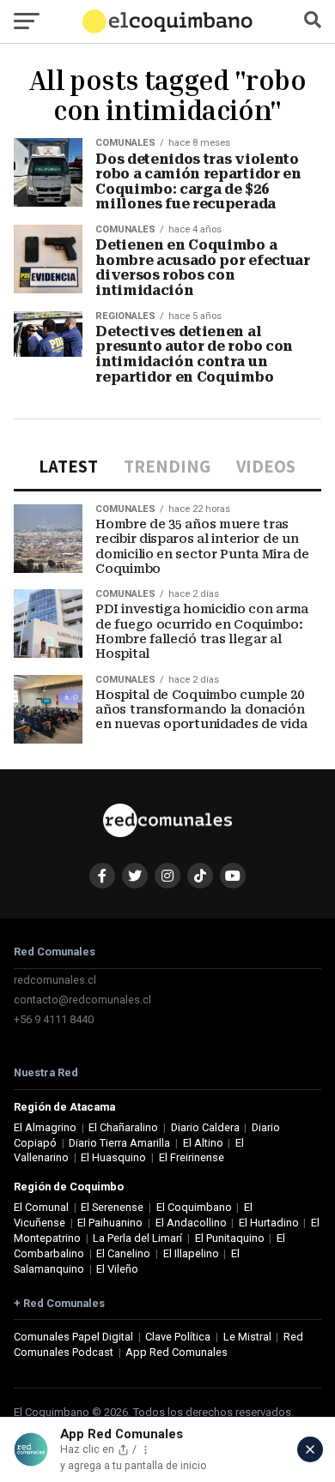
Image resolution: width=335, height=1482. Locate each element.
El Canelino (123, 1253)
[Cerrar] (310, 1449)
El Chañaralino (123, 1127)
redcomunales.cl (55, 979)
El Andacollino (191, 1222)
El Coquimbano (194, 1207)
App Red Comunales (176, 1352)
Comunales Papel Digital (73, 1336)
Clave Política (177, 1336)
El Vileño (117, 1268)
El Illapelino (191, 1253)
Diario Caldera (205, 1127)
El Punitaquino (230, 1238)
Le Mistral (247, 1336)
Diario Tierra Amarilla (119, 1142)
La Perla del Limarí (137, 1238)
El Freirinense (191, 1157)
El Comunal (41, 1207)
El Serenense (112, 1207)
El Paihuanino (110, 1222)
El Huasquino (113, 1157)
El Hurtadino (269, 1222)
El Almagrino (45, 1127)
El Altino (203, 1142)
